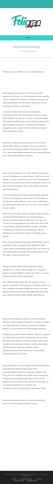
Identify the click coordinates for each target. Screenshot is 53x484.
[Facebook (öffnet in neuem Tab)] (23, 4)
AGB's (14, 479)
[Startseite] (17, 51)
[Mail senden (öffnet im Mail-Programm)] (29, 4)
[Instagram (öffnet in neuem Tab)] (26, 4)
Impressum (32, 481)
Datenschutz (26, 479)
